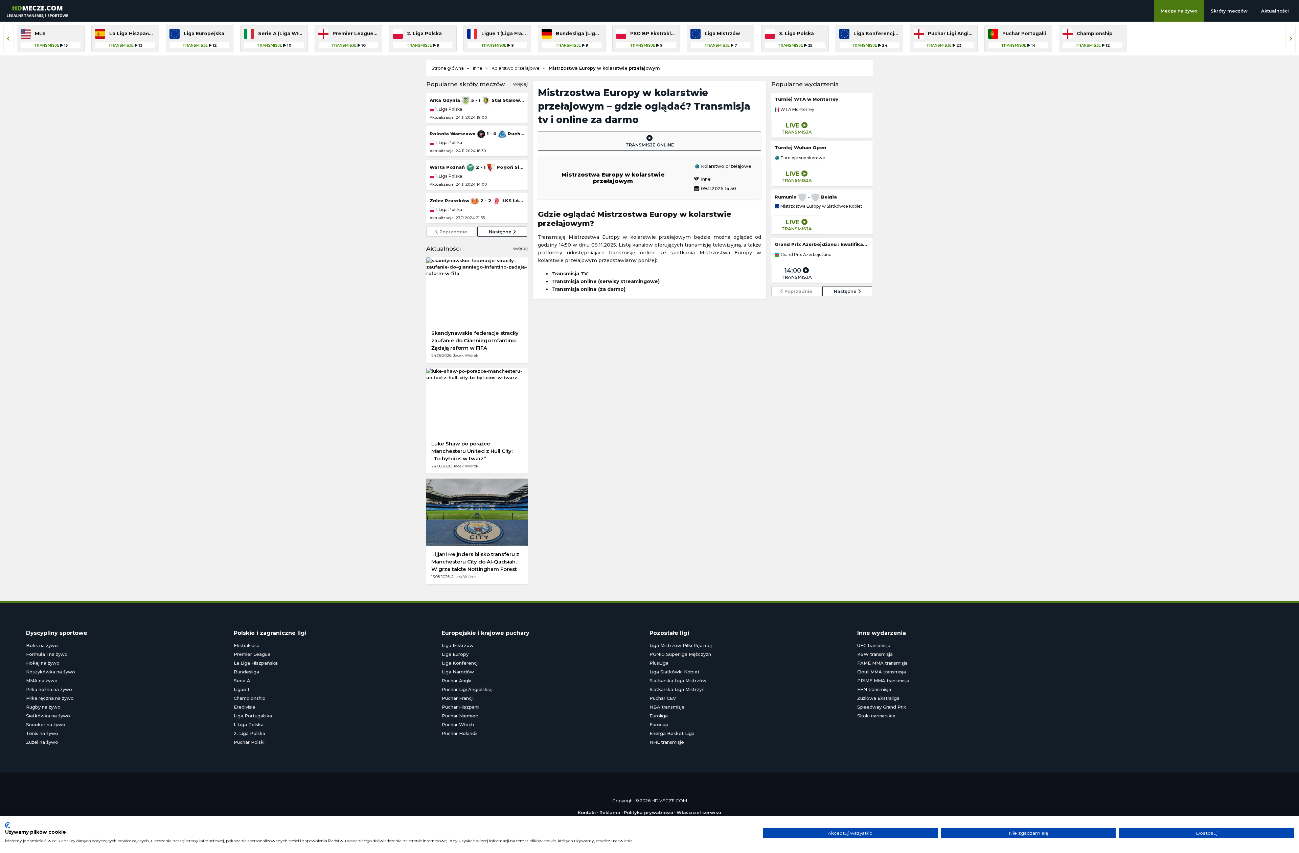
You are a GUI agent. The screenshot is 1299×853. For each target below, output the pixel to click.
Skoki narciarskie (876, 715)
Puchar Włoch (458, 724)
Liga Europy (455, 654)
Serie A (242, 680)
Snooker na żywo (45, 724)
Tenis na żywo (42, 733)
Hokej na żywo (43, 663)
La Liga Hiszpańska (256, 663)
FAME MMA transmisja (882, 663)
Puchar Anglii (456, 680)
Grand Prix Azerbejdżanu (805, 254)
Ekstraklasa (246, 645)
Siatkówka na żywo (48, 715)
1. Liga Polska (448, 109)
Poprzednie (452, 231)
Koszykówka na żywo (50, 671)
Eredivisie (244, 707)
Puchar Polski (249, 742)
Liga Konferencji (460, 663)
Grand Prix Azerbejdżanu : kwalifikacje (822, 244)
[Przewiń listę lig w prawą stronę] (1290, 38)
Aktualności (1275, 11)
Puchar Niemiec (460, 715)
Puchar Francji (458, 698)
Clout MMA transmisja (881, 671)
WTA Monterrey (796, 109)
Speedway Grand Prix (881, 707)
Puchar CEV (663, 698)
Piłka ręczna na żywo (50, 698)
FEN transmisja (874, 689)
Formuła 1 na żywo (47, 654)
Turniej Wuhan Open (800, 147)
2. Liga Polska (249, 733)
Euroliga (659, 715)
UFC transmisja (873, 645)
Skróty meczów (1229, 11)
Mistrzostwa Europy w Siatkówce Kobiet (820, 206)
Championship (250, 698)
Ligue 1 (241, 689)
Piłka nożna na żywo (49, 689)
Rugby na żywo (43, 707)
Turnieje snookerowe (802, 158)
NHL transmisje (667, 742)
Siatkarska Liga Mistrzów (678, 680)
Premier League (252, 654)
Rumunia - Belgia (806, 197)
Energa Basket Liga (672, 733)
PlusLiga (659, 663)
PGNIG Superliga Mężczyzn (680, 654)
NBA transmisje (667, 707)
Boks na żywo (42, 645)
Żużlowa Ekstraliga (878, 698)
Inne (702, 179)
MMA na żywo (42, 680)
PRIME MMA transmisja (883, 680)
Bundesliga (246, 671)
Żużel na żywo (42, 742)
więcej (520, 84)
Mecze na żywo (1179, 11)
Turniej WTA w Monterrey (806, 99)
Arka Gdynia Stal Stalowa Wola (477, 100)
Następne (501, 231)
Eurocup (659, 724)
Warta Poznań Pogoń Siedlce (477, 167)
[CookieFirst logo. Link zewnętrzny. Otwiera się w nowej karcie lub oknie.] (7, 825)
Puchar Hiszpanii (460, 707)
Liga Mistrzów (458, 645)
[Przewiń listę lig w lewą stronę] (8, 38)
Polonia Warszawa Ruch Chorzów (477, 133)
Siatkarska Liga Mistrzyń (677, 689)
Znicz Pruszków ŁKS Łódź (477, 200)
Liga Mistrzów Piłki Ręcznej (681, 645)
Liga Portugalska (253, 715)
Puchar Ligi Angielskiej (467, 689)
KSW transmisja (875, 654)
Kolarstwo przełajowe (725, 166)
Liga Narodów (458, 671)
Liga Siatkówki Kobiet (675, 671)
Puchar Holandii (459, 733)
